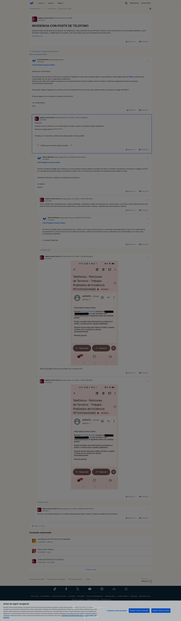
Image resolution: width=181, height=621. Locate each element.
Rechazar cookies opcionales (139, 610)
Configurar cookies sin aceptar (117, 610)
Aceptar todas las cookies (161, 610)
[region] (90, 611)
